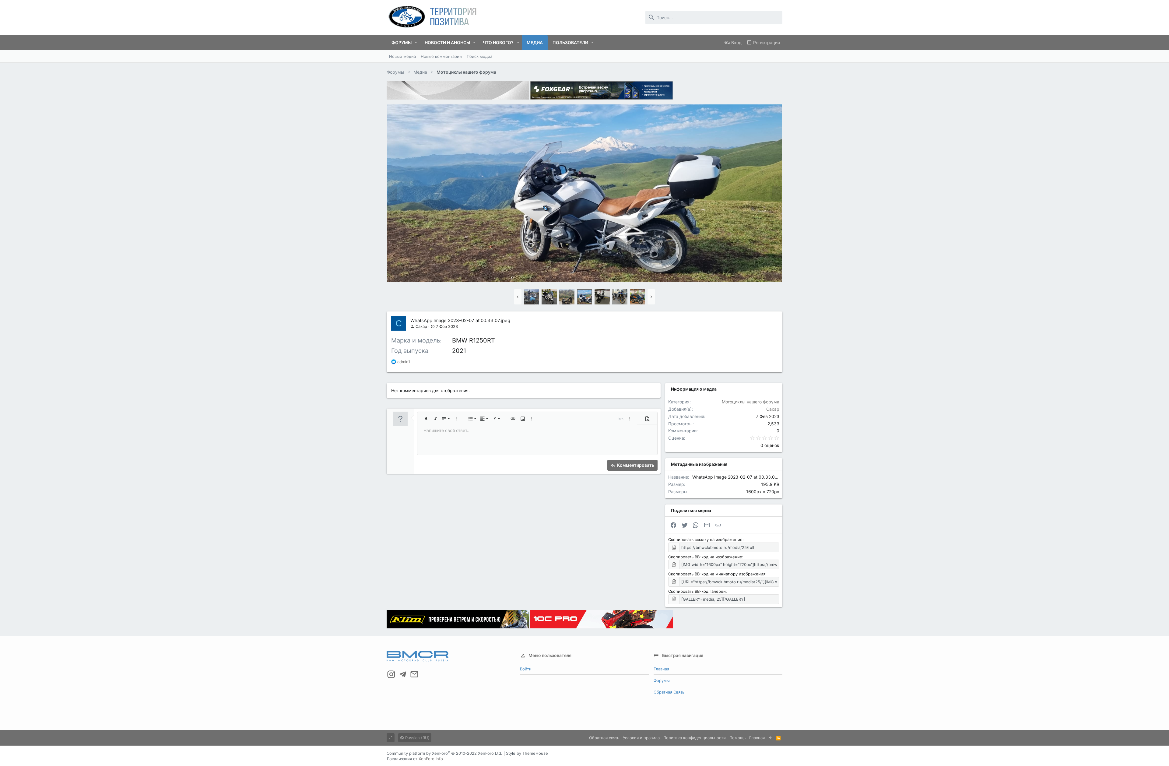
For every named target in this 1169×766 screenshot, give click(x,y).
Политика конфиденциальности (694, 737)
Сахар (421, 326)
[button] (416, 43)
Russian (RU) (417, 737)
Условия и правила (641, 737)
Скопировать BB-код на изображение (705, 556)
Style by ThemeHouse (527, 753)
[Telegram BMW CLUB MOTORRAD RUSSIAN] (402, 674)
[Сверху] (770, 737)
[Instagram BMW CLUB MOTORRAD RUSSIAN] (391, 674)
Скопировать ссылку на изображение (705, 539)
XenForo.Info (431, 758)
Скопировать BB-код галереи (697, 591)
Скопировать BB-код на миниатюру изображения (716, 573)
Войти (526, 668)
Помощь (737, 737)
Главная (661, 668)
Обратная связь (669, 692)
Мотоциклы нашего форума (750, 401)
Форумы (662, 680)
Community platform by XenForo (444, 753)
